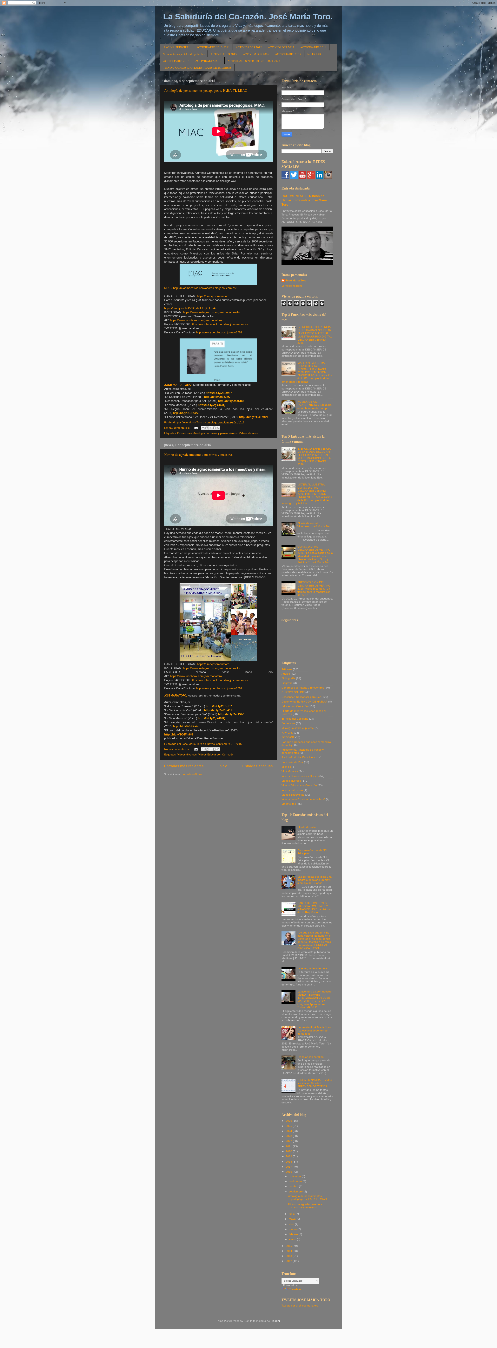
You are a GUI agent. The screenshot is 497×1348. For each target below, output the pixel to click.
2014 (289, 1250)
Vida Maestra (290, 771)
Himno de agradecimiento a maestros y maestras (198, 454)
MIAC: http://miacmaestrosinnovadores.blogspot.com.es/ (200, 288)
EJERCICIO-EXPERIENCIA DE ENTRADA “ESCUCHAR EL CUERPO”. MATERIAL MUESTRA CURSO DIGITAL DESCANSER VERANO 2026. (314, 335)
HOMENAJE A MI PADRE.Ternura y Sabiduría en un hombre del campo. (314, 404)
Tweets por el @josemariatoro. (300, 1305)
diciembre (295, 1176)
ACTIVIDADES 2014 (313, 47)
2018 (289, 1161)
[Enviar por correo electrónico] (203, 428)
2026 (289, 1120)
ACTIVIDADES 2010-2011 (213, 47)
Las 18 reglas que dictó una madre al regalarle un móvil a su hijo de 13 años (314, 879)
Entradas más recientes (184, 766)
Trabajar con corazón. (310, 1057)
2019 (289, 1156)
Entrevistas (288, 723)
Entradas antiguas (257, 766)
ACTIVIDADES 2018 (176, 61)
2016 (289, 1171)
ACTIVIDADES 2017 (288, 54)
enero (293, 1239)
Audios (286, 673)
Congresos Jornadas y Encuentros (303, 687)
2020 (289, 1151)
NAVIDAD (287, 732)
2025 (289, 1126)
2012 (289, 1261)
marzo (293, 1229)
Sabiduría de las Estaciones (299, 757)
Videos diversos (248, 433)
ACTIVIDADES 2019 (208, 61)
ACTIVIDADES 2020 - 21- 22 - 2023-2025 (254, 61)
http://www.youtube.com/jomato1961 (219, 332)
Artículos (287, 669)
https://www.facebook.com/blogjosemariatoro (219, 324)
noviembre (296, 1181)
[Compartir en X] (210, 428)
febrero (294, 1234)
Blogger (275, 1320)
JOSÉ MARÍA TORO (178, 384)
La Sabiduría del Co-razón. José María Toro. (248, 16)
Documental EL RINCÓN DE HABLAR (305, 701)
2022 (289, 1141)
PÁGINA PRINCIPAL (177, 47)
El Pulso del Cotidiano (295, 718)
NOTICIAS (314, 54)
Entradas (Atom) (192, 774)
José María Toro (296, 280)
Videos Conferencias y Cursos (300, 776)
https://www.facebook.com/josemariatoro (196, 320)
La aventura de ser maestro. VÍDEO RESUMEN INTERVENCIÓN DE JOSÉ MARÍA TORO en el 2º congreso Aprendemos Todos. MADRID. (314, 999)
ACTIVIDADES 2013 (281, 47)
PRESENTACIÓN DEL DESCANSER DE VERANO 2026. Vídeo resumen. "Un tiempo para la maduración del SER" (313, 588)
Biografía (287, 683)
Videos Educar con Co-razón (216, 754)
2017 (289, 1166)
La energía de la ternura (312, 968)
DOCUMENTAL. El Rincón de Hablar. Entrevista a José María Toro (304, 200)
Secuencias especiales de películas (184, 54)
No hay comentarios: (177, 427)
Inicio (223, 766)
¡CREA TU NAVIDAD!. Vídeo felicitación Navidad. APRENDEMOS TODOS (314, 1083)
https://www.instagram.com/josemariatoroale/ (211, 312)
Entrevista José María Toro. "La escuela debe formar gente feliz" (314, 1030)
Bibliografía (288, 678)
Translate (295, 1289)
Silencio (286, 766)
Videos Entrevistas (293, 794)
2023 (289, 1136)
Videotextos (289, 803)
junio (292, 1213)
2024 (289, 1131)
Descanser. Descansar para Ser (301, 697)
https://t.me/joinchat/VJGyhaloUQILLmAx (190, 308)
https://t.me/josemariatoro (213, 296)
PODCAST (288, 737)
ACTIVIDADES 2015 (224, 54)
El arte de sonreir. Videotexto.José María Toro (314, 525)
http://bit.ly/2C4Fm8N (253, 417)
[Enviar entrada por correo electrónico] (196, 427)
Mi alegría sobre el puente (298, 728)
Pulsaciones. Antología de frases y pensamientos (207, 433)
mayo (292, 1218)
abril (292, 1224)
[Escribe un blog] (207, 428)
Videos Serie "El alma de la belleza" (303, 799)
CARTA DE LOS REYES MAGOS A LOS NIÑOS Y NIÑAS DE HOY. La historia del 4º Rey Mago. (314, 908)
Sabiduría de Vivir (292, 762)
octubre (294, 1186)
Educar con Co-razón (295, 706)
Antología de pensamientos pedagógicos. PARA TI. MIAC (205, 90)
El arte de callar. (307, 827)
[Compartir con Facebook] (214, 428)
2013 (289, 1256)
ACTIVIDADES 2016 (256, 54)
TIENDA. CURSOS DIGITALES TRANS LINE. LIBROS (197, 67)
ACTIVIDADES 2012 (249, 47)
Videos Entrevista (292, 790)
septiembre (296, 1191)
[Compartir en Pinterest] (218, 428)
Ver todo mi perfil (292, 285)
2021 (289, 1146)
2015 (289, 1245)
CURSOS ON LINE (293, 692)
